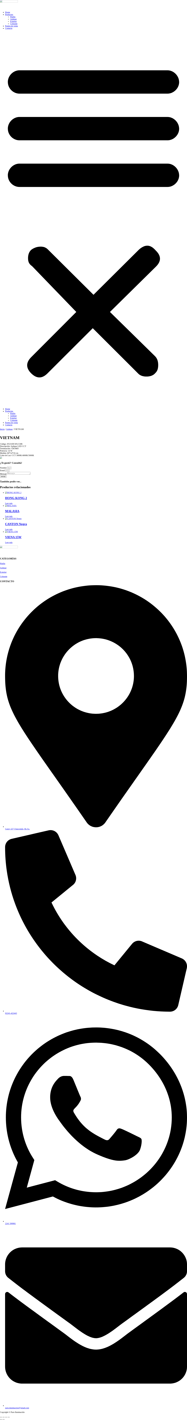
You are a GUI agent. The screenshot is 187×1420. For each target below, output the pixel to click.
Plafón (12, 17)
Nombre (3, 468)
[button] (93, 218)
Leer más (8, 503)
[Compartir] (6, 1417)
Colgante (13, 24)
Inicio (2, 429)
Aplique (13, 19)
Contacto (8, 28)
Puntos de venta (11, 26)
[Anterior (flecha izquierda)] (1, 1419)
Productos (9, 14)
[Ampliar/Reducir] (1, 1417)
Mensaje (3, 474)
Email (2, 470)
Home (7, 12)
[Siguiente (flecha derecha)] (4, 1419)
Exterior (13, 21)
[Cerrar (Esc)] (9, 1417)
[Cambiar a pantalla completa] (4, 1417)
